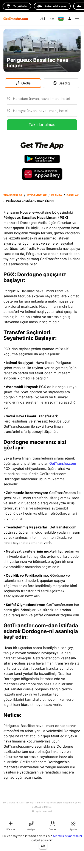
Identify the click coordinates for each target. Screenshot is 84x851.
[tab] (10, 825)
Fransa (56, 195)
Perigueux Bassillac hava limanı (30, 200)
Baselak (73, 195)
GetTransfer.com (62, 463)
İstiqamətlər (37, 195)
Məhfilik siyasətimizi (67, 836)
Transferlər (12, 195)
